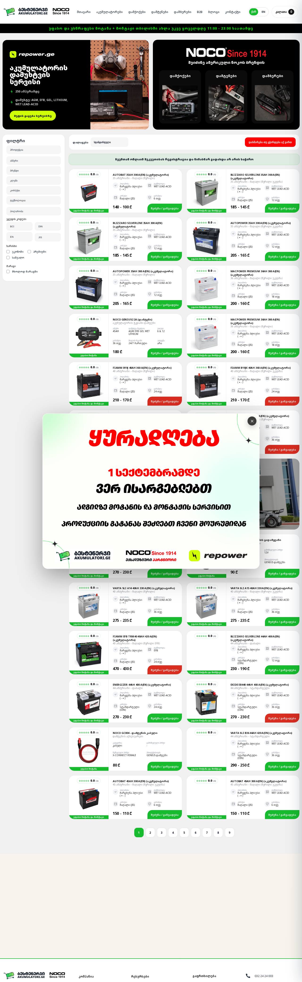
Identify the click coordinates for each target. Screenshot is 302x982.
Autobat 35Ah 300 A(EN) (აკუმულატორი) (141, 174)
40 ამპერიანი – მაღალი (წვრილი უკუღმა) (256, 371)
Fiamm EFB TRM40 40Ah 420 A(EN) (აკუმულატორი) (135, 638)
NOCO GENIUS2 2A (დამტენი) (132, 319)
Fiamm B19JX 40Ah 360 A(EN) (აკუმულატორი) (261, 367)
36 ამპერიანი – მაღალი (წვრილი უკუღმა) (256, 278)
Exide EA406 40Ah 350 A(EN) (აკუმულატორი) (260, 416)
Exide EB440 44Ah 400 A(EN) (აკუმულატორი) (260, 684)
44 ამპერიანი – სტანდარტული (250, 688)
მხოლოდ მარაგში (25, 271)
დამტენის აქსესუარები (128, 736)
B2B (199, 12)
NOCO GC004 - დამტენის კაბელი (135, 733)
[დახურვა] (251, 420)
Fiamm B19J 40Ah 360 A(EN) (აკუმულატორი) (142, 367)
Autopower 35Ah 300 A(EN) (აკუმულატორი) (261, 223)
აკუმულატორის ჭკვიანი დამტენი (134, 322)
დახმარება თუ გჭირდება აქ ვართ (270, 142)
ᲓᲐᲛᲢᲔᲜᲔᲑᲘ (159, 12)
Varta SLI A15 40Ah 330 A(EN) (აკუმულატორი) (262, 588)
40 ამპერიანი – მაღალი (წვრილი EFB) (136, 643)
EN (263, 11)
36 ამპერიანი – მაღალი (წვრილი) (252, 326)
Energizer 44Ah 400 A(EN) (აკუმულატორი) (142, 684)
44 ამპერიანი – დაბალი (245, 643)
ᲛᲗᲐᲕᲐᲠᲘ (84, 12)
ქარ (253, 11)
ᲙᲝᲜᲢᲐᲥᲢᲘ (232, 12)
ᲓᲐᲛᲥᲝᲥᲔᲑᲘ (137, 12)
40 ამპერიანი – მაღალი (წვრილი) (134, 371)
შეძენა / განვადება (165, 208)
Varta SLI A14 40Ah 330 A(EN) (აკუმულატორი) (144, 588)
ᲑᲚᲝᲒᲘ (213, 12)
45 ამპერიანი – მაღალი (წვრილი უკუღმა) (139, 784)
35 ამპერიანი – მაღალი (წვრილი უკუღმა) (256, 181)
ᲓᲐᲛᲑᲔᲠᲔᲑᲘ (182, 12)
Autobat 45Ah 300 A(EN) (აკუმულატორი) (141, 781)
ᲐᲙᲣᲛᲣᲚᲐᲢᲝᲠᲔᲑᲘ (109, 12)
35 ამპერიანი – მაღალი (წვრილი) (134, 178)
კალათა (284, 11)
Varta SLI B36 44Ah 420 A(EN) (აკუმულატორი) (261, 733)
